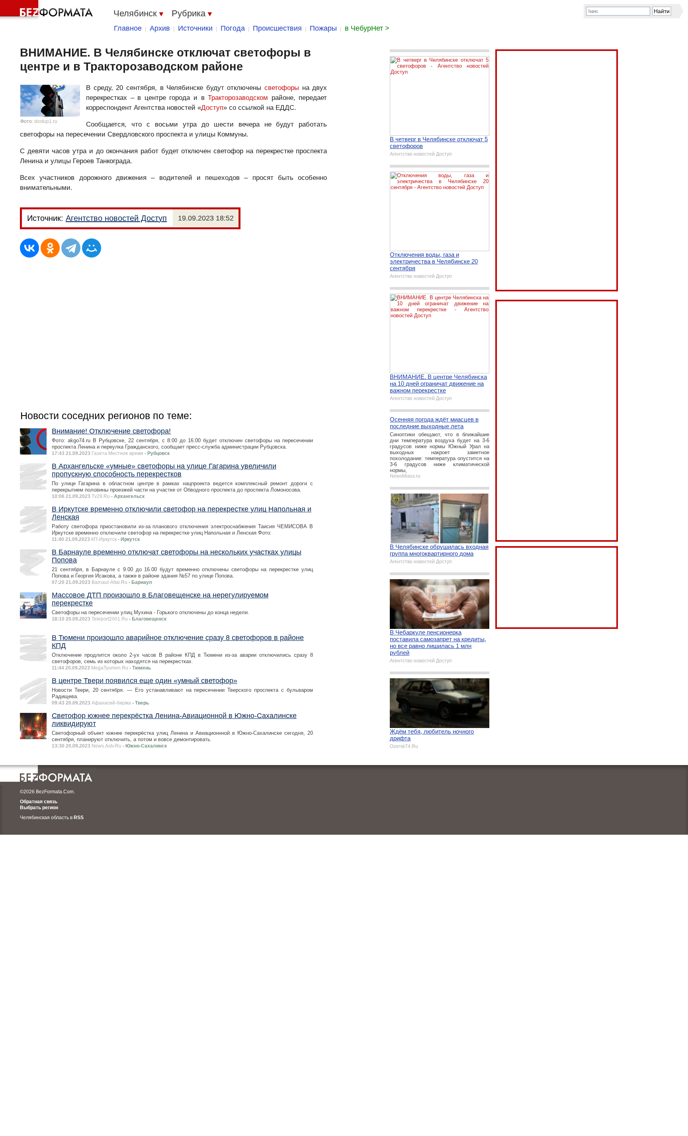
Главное (128, 28)
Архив (160, 28)
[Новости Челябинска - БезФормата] (48, 10)
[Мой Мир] (91, 248)
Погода (233, 28)
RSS (79, 817)
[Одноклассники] (50, 248)
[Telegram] (70, 248)
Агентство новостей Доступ (116, 218)
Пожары (323, 28)
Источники (195, 28)
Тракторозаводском (238, 97)
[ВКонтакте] (29, 248)
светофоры (281, 88)
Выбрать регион (39, 807)
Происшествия (277, 28)
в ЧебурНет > (367, 28)
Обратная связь (38, 801)
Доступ (212, 107)
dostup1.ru (45, 121)
